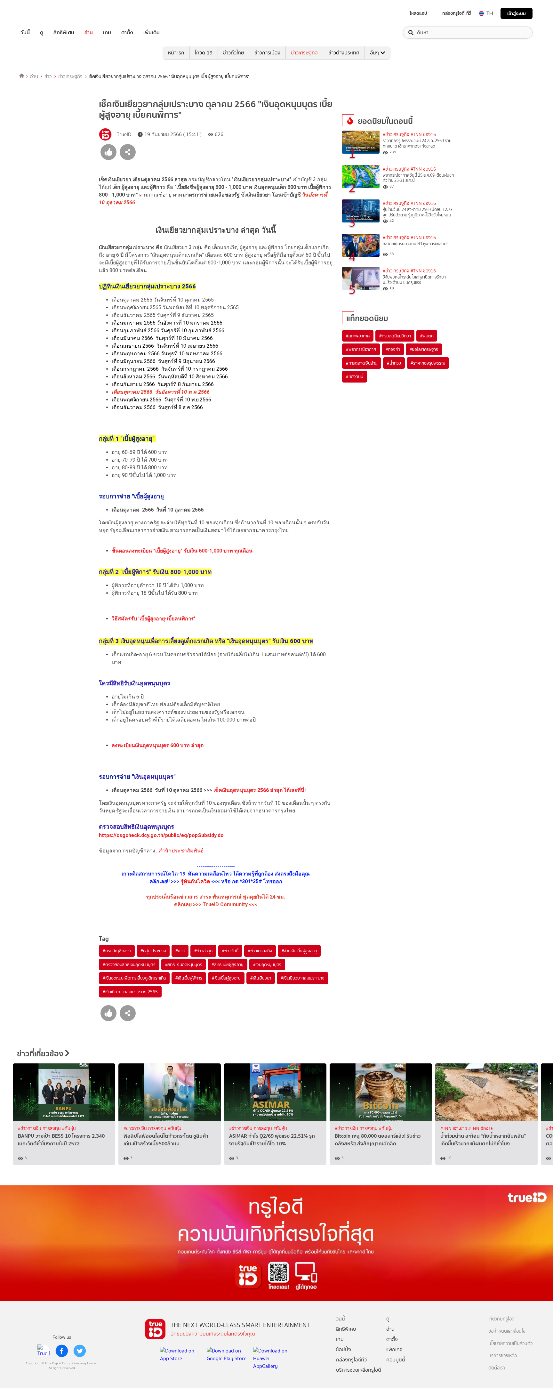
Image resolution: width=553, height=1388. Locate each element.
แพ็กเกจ (394, 1349)
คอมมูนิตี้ (395, 1359)
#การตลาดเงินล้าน (361, 363)
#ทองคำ (393, 349)
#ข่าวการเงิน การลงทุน (40, 1128)
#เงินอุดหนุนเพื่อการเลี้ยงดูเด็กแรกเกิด (134, 978)
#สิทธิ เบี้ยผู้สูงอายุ (227, 964)
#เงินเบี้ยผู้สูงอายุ (226, 978)
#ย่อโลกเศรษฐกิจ (424, 349)
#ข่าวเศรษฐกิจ (260, 951)
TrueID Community (225, 904)
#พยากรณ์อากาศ (361, 349)
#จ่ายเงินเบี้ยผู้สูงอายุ (299, 951)
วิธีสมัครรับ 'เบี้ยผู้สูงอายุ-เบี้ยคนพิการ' (153, 619)
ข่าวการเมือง (267, 52)
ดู (41, 32)
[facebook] (61, 1350)
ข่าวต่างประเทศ (343, 52)
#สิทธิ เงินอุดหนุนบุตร (183, 964)
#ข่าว (179, 951)
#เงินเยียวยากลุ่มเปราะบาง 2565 (130, 992)
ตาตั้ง (127, 32)
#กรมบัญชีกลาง (117, 951)
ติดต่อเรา (496, 1368)
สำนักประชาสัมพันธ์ (181, 851)
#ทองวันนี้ (354, 376)
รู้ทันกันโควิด (195, 881)
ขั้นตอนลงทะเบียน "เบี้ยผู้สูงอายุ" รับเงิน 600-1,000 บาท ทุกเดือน (182, 551)
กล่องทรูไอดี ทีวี (456, 13)
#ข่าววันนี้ (230, 951)
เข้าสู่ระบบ (516, 13)
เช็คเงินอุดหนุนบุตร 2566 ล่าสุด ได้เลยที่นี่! (259, 790)
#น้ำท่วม (394, 363)
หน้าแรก (176, 52)
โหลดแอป (418, 13)
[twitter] (79, 1350)
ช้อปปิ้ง (343, 1349)
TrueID (39, 13)
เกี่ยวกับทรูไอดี (501, 1319)
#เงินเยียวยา (260, 978)
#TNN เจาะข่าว (454, 1128)
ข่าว (48, 76)
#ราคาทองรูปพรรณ (428, 363)
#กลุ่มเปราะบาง (153, 951)
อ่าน (88, 32)
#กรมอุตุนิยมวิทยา (395, 336)
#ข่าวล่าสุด (203, 951)
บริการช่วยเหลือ (502, 1355)
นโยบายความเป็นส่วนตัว (510, 1343)
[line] (43, 1350)
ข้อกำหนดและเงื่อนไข (506, 1331)
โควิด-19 (203, 52)
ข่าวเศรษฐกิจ (304, 52)
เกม (107, 32)
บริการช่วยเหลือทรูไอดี (358, 1370)
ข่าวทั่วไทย (233, 52)
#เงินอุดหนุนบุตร (267, 964)
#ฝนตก (426, 336)
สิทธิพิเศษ (63, 32)
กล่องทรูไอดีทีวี (351, 1359)
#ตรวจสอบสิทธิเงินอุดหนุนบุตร (129, 964)
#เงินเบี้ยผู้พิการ (188, 978)
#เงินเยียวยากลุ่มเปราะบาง (303, 978)
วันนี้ (25, 32)
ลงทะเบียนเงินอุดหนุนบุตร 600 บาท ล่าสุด (158, 745)
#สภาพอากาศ (358, 336)
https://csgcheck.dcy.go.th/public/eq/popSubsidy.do (161, 835)
